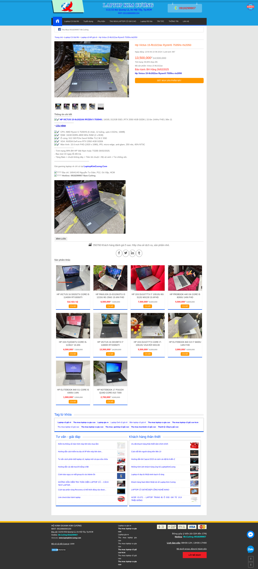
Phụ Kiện (101, 21)
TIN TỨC (160, 21)
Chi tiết (73, 306)
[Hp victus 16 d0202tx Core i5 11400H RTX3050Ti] (73, 292)
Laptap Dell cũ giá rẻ (119, 422)
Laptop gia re (103, 422)
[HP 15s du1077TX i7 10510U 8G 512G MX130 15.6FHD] (148, 292)
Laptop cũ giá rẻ (64, 422)
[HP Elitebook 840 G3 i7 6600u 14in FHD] (185, 339)
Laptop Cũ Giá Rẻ (71, 21)
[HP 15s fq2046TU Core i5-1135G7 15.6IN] (73, 339)
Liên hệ (186, 21)
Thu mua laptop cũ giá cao (68, 427)
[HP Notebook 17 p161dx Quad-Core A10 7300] (110, 387)
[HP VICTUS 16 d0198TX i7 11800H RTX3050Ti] (110, 339)
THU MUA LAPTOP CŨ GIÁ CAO (123, 21)
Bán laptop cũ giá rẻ (138, 422)
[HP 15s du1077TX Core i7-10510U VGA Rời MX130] (148, 339)
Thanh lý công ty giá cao (168, 427)
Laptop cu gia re (124, 526)
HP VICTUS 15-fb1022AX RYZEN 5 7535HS (81, 119)
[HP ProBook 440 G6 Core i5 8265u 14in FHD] (185, 292)
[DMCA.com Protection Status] (58, 551)
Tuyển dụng (88, 21)
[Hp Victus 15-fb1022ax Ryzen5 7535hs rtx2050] (67, 13)
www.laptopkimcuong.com (70, 538)
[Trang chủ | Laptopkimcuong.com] (57, 21)
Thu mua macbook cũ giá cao (143, 427)
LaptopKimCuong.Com (95, 166)
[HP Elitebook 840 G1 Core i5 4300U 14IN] (73, 387)
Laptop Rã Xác (146, 21)
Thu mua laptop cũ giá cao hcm (185, 422)
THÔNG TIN (173, 21)
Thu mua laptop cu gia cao (84, 422)
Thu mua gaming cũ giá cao (117, 427)
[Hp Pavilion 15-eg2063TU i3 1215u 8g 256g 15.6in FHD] (110, 292)
